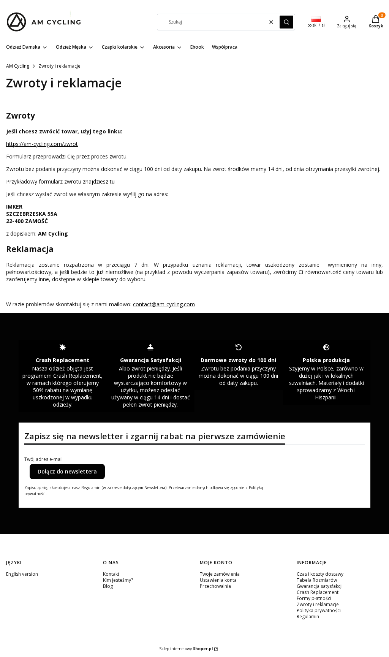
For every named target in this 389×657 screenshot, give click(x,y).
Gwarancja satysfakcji (320, 586)
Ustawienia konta (218, 580)
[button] (286, 22)
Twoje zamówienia (220, 574)
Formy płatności (314, 598)
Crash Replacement (317, 592)
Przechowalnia (215, 586)
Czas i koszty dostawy (320, 574)
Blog (108, 586)
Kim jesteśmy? (118, 580)
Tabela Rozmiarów (317, 580)
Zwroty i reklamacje (318, 604)
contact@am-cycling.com (164, 304)
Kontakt (111, 574)
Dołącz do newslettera (67, 471)
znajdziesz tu (99, 181)
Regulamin (308, 616)
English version (22, 574)
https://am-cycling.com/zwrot (42, 143)
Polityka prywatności (319, 610)
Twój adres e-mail (43, 459)
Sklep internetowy (186, 648)
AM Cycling (17, 66)
